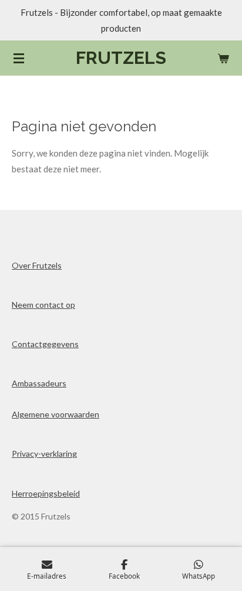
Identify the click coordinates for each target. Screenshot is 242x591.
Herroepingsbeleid (46, 493)
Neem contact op (43, 305)
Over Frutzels (37, 265)
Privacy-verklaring (44, 453)
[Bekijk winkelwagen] (223, 58)
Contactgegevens (45, 344)
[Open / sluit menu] (19, 58)
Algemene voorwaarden (55, 414)
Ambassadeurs (39, 383)
